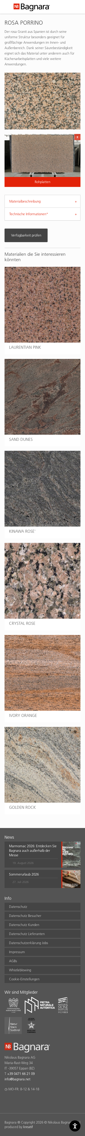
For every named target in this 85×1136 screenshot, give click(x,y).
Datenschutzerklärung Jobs (28, 943)
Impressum (17, 952)
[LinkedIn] (24, 1100)
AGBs (13, 961)
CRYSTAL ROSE (22, 623)
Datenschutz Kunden (24, 925)
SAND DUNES (21, 439)
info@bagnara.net (17, 1079)
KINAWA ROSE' (22, 531)
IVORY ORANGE (23, 715)
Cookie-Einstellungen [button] (24, 979)
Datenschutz (18, 907)
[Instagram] (16, 1100)
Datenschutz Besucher (25, 916)
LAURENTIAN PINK (25, 347)
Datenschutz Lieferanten (27, 934)
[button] (33, 854)
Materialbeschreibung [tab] (25, 201)
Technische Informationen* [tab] (28, 214)
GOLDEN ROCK (22, 807)
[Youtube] (33, 1100)
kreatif (28, 1127)
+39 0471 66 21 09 (21, 1074)
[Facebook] (7, 1100)
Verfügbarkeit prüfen (26, 235)
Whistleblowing (20, 970)
